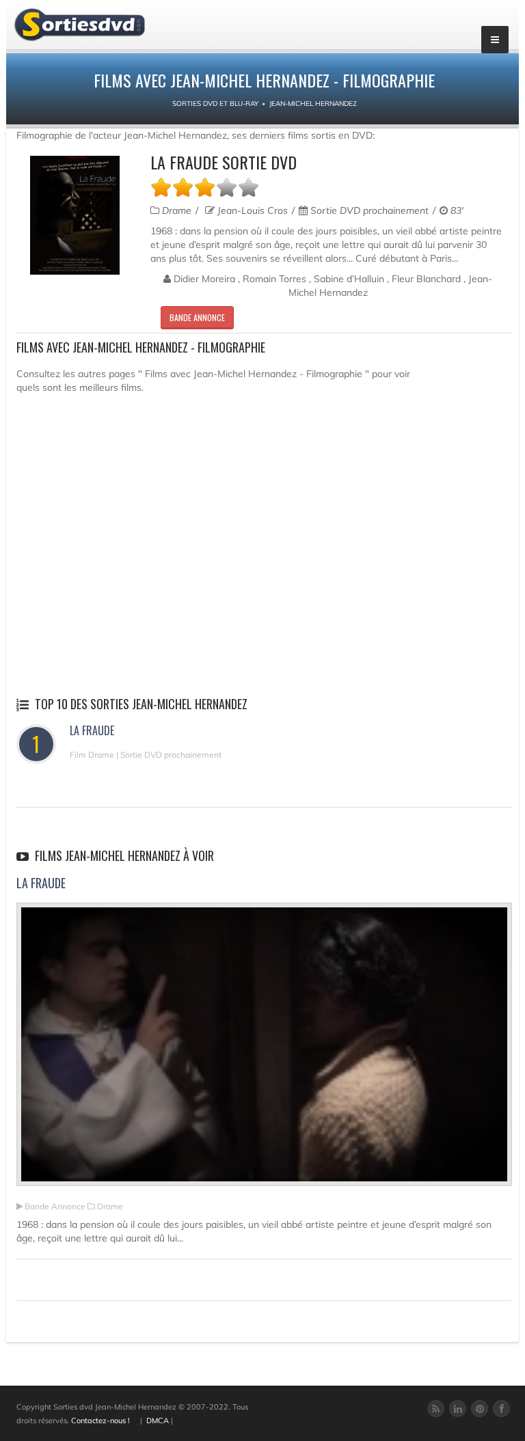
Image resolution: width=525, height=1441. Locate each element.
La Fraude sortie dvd (223, 162)
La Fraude (92, 730)
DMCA (157, 1420)
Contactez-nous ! (100, 1420)
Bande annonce (197, 317)
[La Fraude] (264, 1050)
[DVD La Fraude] (75, 215)
